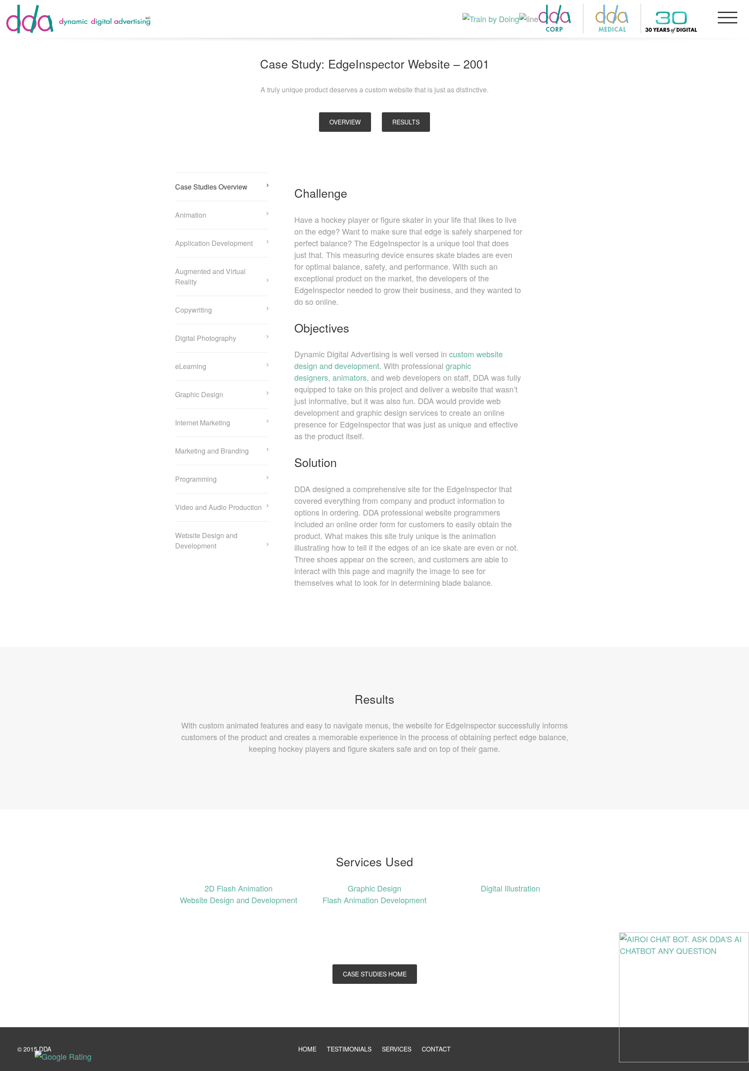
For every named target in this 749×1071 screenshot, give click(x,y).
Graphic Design (199, 394)
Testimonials (349, 1049)
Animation (190, 215)
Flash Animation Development (374, 899)
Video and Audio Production (218, 507)
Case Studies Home (375, 974)
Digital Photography (205, 338)
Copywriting (193, 310)
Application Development (214, 243)
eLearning (190, 366)
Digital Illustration (510, 888)
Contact (436, 1049)
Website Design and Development (206, 540)
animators (349, 377)
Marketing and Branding (212, 451)
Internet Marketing (202, 423)
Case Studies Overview (211, 187)
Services (396, 1049)
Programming (196, 479)
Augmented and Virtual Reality (210, 276)
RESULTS (406, 122)
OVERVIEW (345, 122)
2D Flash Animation (239, 888)
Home (307, 1049)
